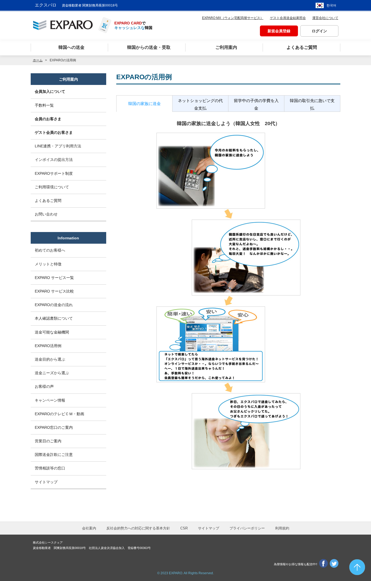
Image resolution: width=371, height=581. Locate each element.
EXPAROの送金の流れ (54, 305)
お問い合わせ (46, 214)
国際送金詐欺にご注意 (54, 454)
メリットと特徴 (48, 264)
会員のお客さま (48, 119)
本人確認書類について (54, 318)
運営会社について (325, 18)
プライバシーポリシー (247, 528)
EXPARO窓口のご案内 (54, 427)
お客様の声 (44, 386)
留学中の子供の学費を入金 (256, 104)
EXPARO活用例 (48, 346)
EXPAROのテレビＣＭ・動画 (59, 414)
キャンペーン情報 (50, 400)
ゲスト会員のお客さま (54, 132)
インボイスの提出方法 (54, 159)
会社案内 (89, 528)
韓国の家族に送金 (144, 103)
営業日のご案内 (48, 441)
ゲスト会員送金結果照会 (288, 18)
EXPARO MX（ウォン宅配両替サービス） (232, 18)
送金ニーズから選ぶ (52, 373)
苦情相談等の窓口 (50, 468)
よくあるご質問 (48, 200)
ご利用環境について (52, 187)
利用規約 (282, 528)
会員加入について (50, 91)
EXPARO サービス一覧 (54, 277)
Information (68, 238)
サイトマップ (46, 482)
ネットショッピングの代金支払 (200, 104)
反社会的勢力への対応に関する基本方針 (138, 528)
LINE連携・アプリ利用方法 (58, 146)
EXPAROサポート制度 (54, 173)
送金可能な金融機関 (52, 332)
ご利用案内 (68, 79)
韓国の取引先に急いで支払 (312, 104)
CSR (184, 528)
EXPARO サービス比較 (54, 291)
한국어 (331, 5)
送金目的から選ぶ (50, 359)
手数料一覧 (44, 105)
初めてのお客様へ (50, 250)
